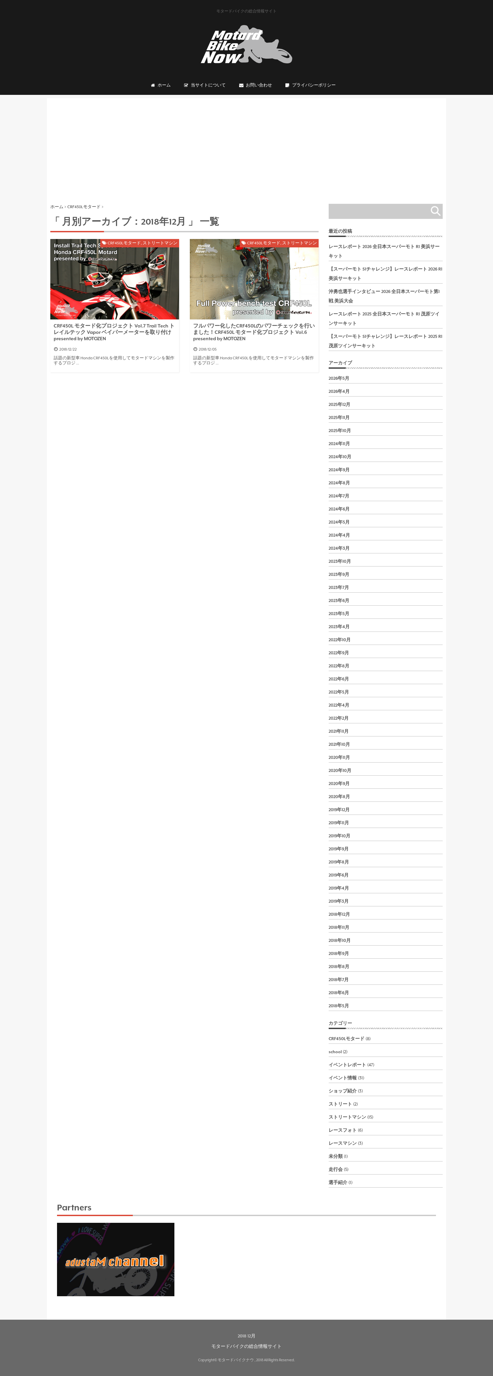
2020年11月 (339, 757)
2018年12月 (339, 914)
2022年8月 (339, 666)
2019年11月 (339, 823)
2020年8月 (339, 796)
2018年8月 (339, 966)
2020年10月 (340, 770)
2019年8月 (339, 862)
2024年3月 (339, 548)
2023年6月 (339, 600)
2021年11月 (339, 731)
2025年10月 (340, 430)
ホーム (164, 85)
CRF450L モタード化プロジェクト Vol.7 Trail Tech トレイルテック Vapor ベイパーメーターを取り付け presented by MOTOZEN (114, 332)
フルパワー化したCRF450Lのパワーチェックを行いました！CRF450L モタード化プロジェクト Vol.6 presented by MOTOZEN (254, 332)
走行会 (336, 1169)
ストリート (340, 1104)
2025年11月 (339, 417)
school (335, 1052)
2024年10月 (340, 457)
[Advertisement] (246, 145)
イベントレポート (347, 1065)
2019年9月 (339, 849)
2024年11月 (339, 443)
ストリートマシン (160, 243)
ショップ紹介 (343, 1091)
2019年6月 (339, 875)
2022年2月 (339, 718)
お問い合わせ (259, 85)
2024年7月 (339, 496)
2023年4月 (339, 626)
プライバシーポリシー (314, 85)
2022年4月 (339, 705)
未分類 (336, 1156)
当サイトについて (208, 85)
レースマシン (343, 1143)
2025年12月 (339, 404)
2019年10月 (339, 836)
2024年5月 (339, 522)
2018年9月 (339, 953)
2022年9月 (339, 653)
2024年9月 (339, 470)
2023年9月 (339, 574)
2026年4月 (339, 391)
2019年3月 (339, 901)
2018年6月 (339, 993)
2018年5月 (339, 1006)
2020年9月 (339, 783)
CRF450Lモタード (124, 243)
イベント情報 (343, 1078)
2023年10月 (340, 561)
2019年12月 (339, 809)
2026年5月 (339, 378)
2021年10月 (339, 744)
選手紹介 (338, 1182)
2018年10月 (340, 940)
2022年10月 (340, 640)
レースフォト (343, 1130)
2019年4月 (339, 888)
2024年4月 (339, 535)
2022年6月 (339, 679)
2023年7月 (339, 587)
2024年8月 (339, 483)
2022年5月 (339, 692)
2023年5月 (339, 613)
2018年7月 (339, 979)
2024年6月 (339, 509)
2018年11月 (339, 927)
